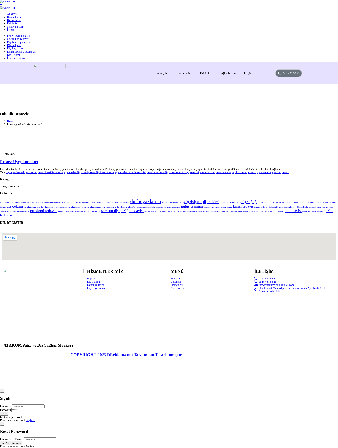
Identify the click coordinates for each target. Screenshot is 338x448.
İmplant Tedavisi (16, 57)
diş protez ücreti (42, 172)
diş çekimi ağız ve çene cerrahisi (54, 207)
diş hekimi (211, 202)
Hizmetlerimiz (182, 73)
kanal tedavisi (244, 206)
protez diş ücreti (97, 172)
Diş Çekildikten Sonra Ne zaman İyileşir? (288, 202)
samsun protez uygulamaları (253, 172)
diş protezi (82, 172)
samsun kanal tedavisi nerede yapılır (246, 211)
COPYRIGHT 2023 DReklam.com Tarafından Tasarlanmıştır (126, 354)
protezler (132, 172)
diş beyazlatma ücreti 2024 (173, 202)
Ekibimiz (205, 73)
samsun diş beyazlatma (67, 211)
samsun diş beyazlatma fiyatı (89, 211)
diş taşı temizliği (264, 202)
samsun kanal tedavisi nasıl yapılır (217, 211)
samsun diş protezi (166, 172)
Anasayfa (161, 73)
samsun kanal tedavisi (170, 211)
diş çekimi (15, 206)
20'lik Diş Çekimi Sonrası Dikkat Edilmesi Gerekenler (22, 202)
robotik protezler (146, 172)
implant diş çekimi (224, 207)
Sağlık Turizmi (228, 73)
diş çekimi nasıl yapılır (77, 207)
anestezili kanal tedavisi (53, 202)
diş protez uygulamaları (64, 172)
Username (5, 406)
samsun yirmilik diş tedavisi (272, 211)
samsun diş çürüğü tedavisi (122, 211)
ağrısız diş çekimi (83, 202)
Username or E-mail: (11, 439)
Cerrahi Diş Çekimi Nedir (101, 202)
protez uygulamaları (117, 172)
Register (30, 420)
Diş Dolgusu (14, 45)
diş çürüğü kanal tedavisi (147, 207)
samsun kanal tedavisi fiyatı (191, 211)
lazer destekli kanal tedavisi (18, 211)
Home (10, 121)
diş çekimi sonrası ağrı (96, 207)
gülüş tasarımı (192, 206)
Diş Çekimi (13, 54)
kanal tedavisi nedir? (307, 207)
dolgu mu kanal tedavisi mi (169, 207)
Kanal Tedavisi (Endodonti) (266, 207)
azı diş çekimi (69, 202)
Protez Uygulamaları (18, 35)
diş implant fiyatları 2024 (230, 202)
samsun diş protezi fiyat (189, 172)
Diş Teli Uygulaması (18, 42)
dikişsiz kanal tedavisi (121, 202)
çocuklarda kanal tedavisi (312, 211)
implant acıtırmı (210, 207)
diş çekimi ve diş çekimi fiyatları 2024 (121, 207)
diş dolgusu (193, 202)
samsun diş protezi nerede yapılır (220, 172)
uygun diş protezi (279, 172)
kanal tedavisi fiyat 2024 (289, 207)
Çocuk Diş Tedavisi (18, 38)
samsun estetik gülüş (152, 211)
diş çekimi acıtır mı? (32, 207)
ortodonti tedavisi (43, 211)
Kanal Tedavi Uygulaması (21, 51)
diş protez (27, 172)
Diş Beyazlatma (16, 48)
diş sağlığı (249, 202)
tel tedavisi (293, 211)
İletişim (248, 73)
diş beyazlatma (14, 172)
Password (5, 409)
